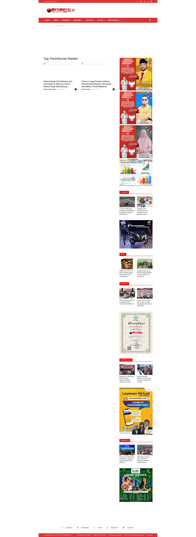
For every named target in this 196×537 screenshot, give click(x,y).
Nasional (77, 20)
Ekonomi (65, 20)
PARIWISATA (125, 440)
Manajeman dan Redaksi (84, 535)
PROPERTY (124, 284)
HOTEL (123, 254)
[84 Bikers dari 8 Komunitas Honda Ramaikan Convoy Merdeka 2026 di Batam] (145, 202)
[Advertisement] (115, 10)
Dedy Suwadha (85, 89)
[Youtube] (151, 1)
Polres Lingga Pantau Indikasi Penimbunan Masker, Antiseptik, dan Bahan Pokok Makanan (96, 84)
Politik (100, 20)
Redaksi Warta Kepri (49, 89)
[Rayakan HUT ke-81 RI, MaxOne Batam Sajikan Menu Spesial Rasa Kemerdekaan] (127, 264)
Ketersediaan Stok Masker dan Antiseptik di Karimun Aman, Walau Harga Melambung (57, 84)
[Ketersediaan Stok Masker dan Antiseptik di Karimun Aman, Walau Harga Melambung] (60, 70)
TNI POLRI (89, 20)
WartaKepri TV (114, 20)
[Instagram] (140, 1)
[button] (150, 20)
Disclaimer (149, 535)
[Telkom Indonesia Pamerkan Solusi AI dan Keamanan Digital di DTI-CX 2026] (145, 369)
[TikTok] (144, 1)
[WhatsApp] (147, 1)
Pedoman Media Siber (99, 535)
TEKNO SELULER (126, 360)
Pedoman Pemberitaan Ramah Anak (134, 535)
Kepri (56, 20)
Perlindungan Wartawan (115, 535)
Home (47, 20)
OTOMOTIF (124, 192)
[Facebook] (137, 1)
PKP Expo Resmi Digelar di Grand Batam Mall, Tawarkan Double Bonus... (127, 302)
